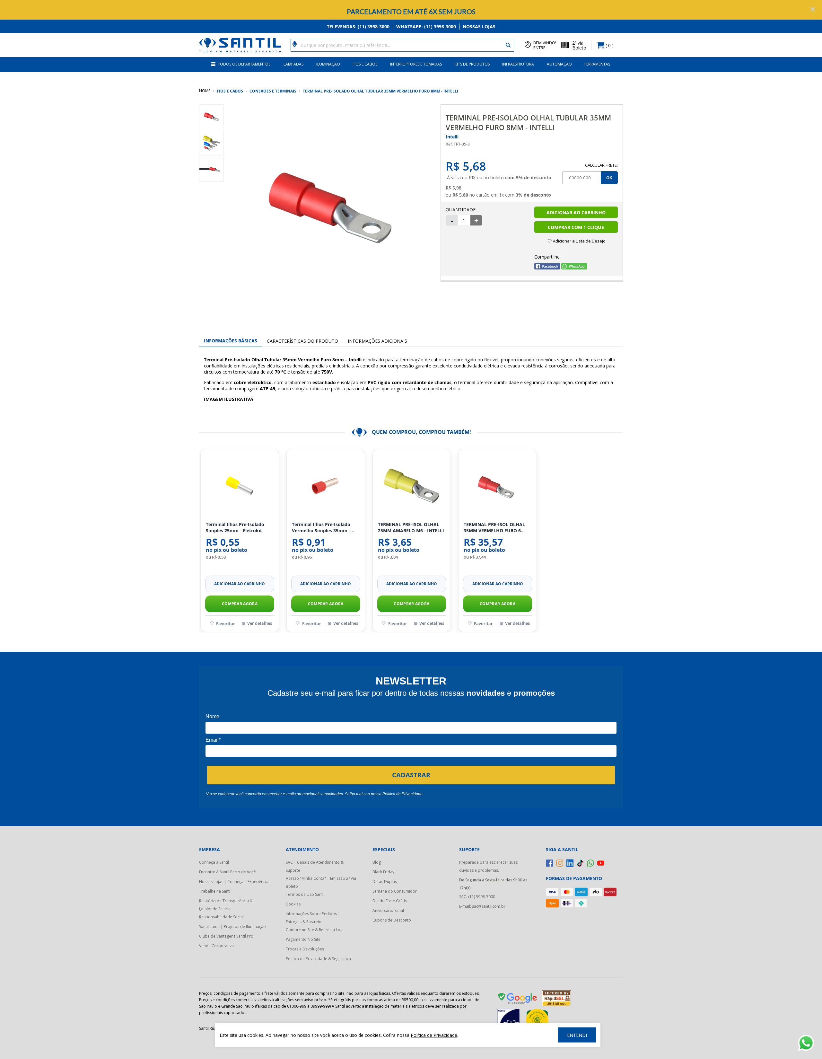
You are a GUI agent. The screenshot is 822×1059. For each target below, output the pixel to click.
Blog (376, 862)
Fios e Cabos (365, 64)
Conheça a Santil (214, 862)
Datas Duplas (384, 881)
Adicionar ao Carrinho (576, 212)
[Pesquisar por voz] (295, 43)
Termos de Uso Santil (305, 894)
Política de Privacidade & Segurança (318, 958)
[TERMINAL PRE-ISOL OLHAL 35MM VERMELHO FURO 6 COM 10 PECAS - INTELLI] (497, 486)
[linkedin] (569, 863)
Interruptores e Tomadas (416, 64)
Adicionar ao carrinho (239, 584)
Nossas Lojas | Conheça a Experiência (233, 881)
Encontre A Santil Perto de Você (227, 872)
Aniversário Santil (388, 910)
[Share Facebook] (547, 268)
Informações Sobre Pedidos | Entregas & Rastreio (313, 917)
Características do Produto (302, 341)
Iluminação (328, 64)
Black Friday (383, 872)
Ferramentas (597, 64)
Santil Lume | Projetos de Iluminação (232, 926)
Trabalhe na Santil (215, 891)
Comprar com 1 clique (576, 227)
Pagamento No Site (303, 939)
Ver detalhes (259, 623)
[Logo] (240, 45)
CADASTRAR (411, 775)
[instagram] (559, 863)
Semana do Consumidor (394, 891)
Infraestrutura (518, 64)
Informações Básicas (230, 341)
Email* (213, 740)
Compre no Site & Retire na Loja (315, 929)
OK (609, 178)
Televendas (358, 26)
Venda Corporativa (216, 946)
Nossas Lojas (479, 26)
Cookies (293, 904)
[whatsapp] (590, 863)
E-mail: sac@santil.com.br (482, 906)
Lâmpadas (293, 64)
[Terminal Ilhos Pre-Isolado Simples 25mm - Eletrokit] (239, 486)
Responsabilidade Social (221, 917)
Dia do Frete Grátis (389, 901)
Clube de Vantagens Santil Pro (226, 936)
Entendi (577, 1035)
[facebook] (549, 863)
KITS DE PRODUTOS (472, 64)
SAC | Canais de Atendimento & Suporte (315, 866)
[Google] (518, 999)
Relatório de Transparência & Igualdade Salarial (226, 905)
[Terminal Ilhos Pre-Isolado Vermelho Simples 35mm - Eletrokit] (325, 486)
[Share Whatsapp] (574, 268)
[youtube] (600, 863)
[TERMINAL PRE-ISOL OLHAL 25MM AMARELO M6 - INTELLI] (411, 486)
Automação (559, 64)
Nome (212, 716)
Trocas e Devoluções (305, 949)
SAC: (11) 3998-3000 (477, 896)
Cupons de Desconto (391, 920)
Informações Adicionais (377, 341)
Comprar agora (240, 603)
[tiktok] (580, 863)
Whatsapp (426, 26)
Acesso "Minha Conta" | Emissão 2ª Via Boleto (321, 882)
